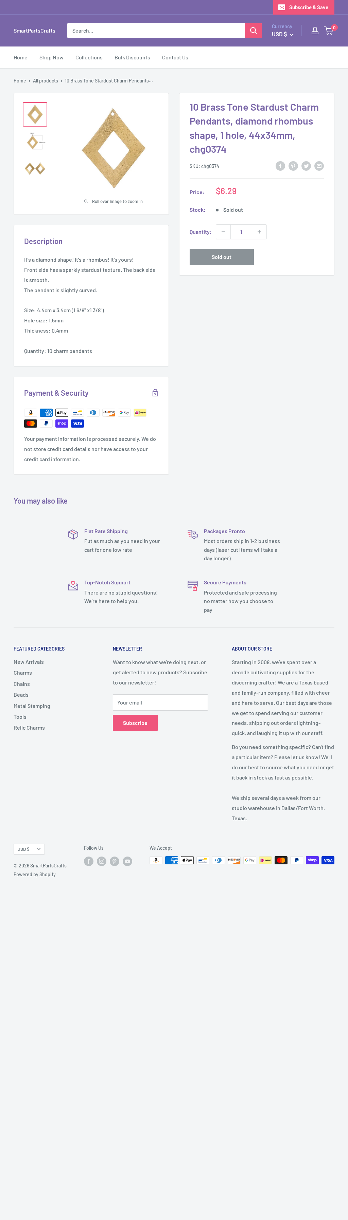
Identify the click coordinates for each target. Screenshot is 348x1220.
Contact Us (175, 57)
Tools (20, 716)
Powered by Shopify (35, 874)
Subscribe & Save (308, 7)
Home (21, 57)
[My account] (315, 30)
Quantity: (201, 231)
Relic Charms (29, 727)
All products (45, 80)
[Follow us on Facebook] (88, 861)
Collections (89, 57)
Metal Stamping (32, 705)
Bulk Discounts (132, 57)
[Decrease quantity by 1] (223, 232)
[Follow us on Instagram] (101, 861)
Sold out (221, 257)
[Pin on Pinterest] (293, 165)
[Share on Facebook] (280, 165)
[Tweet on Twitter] (306, 165)
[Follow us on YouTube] (127, 861)
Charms (23, 672)
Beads (21, 694)
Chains (22, 683)
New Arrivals (29, 661)
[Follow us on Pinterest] (114, 861)
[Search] (253, 30)
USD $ (23, 849)
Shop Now (51, 57)
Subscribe (135, 722)
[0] (329, 30)
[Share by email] (319, 165)
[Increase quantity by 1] (259, 232)
